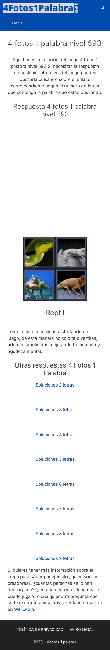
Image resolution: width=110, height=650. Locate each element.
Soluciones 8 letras (55, 533)
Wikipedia (24, 609)
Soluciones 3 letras (55, 409)
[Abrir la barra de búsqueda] (102, 7)
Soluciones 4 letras (55, 434)
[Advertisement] (55, 179)
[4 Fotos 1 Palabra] (42, 7)
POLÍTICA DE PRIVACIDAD (39, 629)
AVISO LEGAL (82, 629)
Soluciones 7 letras (55, 508)
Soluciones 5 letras (55, 459)
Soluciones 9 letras (55, 558)
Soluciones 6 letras (55, 484)
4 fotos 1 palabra (61, 641)
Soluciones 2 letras (55, 385)
